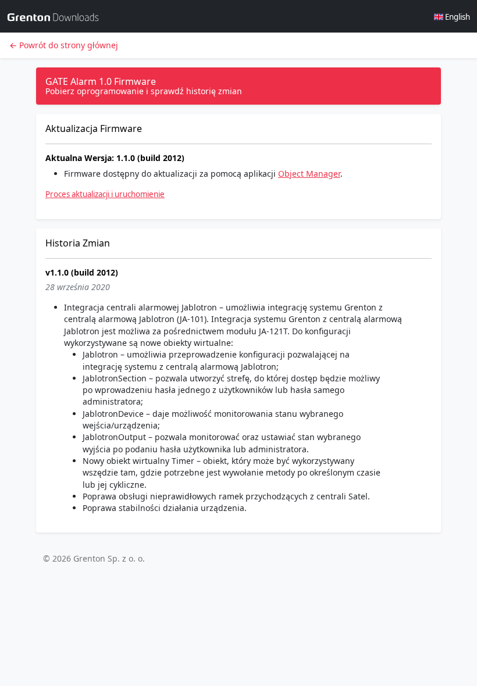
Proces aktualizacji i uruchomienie (105, 194)
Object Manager (309, 173)
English (456, 17)
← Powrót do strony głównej (63, 45)
